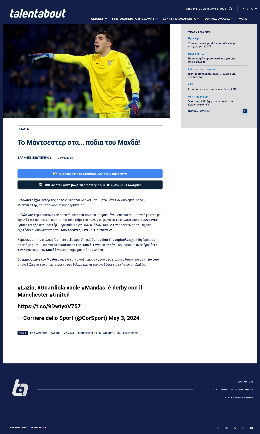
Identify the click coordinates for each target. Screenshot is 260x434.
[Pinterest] (150, 157)
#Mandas (93, 287)
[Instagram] (247, 9)
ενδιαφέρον (38, 333)
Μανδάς (68, 333)
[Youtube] (256, 9)
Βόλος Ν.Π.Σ (196, 54)
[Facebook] (243, 9)
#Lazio (26, 287)
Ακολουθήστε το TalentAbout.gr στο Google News (93, 174)
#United (60, 294)
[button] (230, 8)
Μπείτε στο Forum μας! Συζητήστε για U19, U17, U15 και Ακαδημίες (90, 184)
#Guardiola (51, 287)
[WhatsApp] (159, 157)
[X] (252, 9)
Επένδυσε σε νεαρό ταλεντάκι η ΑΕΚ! (212, 89)
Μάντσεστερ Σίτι (128, 333)
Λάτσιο (55, 333)
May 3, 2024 (124, 318)
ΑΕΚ (190, 84)
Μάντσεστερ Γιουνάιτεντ (95, 333)
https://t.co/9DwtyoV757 (49, 306)
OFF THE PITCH (198, 96)
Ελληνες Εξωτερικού (34, 157)
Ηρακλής (194, 38)
